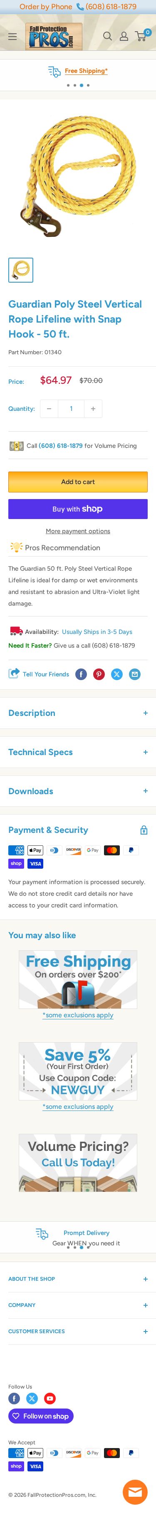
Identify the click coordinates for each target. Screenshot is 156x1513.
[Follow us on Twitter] (32, 1398)
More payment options (78, 531)
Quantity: (21, 408)
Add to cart (78, 482)
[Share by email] (135, 674)
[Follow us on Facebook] (14, 1398)
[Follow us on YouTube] (50, 1398)
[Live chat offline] (135, 1492)
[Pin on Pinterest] (99, 674)
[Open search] (107, 36)
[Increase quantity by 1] (93, 408)
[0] (141, 36)
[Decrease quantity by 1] (49, 408)
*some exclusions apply (78, 1015)
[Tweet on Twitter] (117, 674)
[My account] (124, 36)
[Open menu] (12, 36)
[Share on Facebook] (81, 674)
